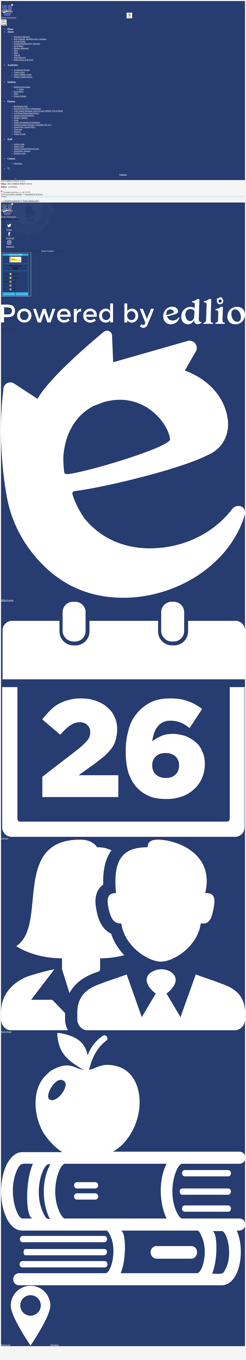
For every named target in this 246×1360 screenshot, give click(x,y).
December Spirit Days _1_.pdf (14, 192)
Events (4, 196)
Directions (18, 163)
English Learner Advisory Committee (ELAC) (32, 125)
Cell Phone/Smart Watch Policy (26, 113)
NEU (16, 50)
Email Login (19, 146)
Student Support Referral (24, 115)
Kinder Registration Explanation (27, 122)
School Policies (20, 96)
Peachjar (17, 132)
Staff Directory (20, 57)
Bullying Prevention (22, 87)
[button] (10, 31)
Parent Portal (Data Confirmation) (27, 109)
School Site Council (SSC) (24, 127)
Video (21, 89)
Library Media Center (22, 74)
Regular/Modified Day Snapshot (27, 44)
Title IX (17, 55)
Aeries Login (19, 144)
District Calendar (21, 118)
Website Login (20, 153)
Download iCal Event (33, 194)
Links (16, 120)
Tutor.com (18, 129)
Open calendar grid (30, 201)
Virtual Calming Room (23, 77)
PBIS (16, 53)
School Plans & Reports (23, 60)
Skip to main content (9, 2)
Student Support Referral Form (26, 149)
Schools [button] (123, 175)
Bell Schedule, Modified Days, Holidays (30, 39)
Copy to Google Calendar (11, 194)
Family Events (19, 134)
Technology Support (22, 151)
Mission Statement (21, 48)
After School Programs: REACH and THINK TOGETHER (38, 111)
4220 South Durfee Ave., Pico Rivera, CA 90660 (21, 251)
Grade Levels (19, 72)
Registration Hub (21, 106)
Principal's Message (22, 37)
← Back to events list (11, 201)
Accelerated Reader (22, 70)
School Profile (19, 41)
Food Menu (18, 46)
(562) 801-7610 (61, 251)
